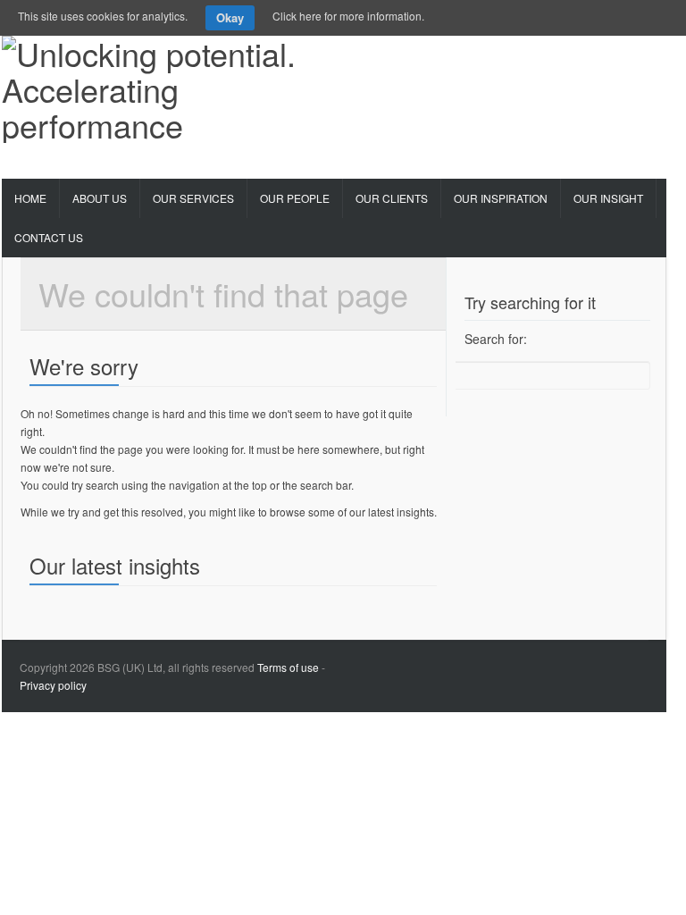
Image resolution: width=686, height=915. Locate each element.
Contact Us (48, 237)
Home (30, 198)
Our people (295, 198)
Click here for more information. (348, 15)
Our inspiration (501, 198)
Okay (230, 17)
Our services (193, 198)
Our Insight (608, 198)
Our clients (392, 198)
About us (99, 198)
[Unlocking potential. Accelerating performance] (159, 83)
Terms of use (288, 667)
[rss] (640, 59)
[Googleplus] (572, 59)
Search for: (495, 339)
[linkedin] (606, 59)
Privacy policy (53, 685)
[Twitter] (504, 59)
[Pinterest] (538, 59)
